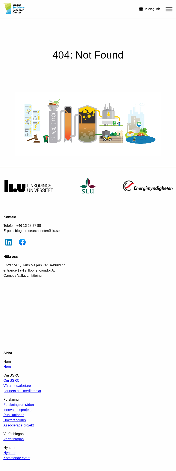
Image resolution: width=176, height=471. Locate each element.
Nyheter (9, 453)
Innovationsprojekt (17, 410)
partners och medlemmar (22, 391)
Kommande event (16, 458)
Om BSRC (11, 380)
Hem (7, 367)
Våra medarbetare (17, 386)
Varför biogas (13, 439)
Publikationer (13, 415)
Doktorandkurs (14, 420)
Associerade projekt (18, 425)
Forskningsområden (18, 404)
